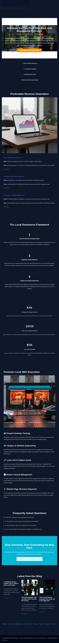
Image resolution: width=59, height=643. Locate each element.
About (4, 624)
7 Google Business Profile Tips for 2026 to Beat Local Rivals (11, 583)
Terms (41, 624)
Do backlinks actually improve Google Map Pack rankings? (22, 521)
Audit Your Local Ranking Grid (29, 50)
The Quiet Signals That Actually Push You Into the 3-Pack (29, 599)
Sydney (5, 640)
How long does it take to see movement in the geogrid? (21, 525)
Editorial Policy (19, 624)
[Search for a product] (53, 4)
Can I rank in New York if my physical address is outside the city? (24, 529)
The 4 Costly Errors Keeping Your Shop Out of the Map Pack (47, 599)
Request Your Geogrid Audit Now (29, 559)
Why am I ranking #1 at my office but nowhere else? (20, 517)
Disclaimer (47, 624)
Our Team (10, 624)
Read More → (7, 598)
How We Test (28, 624)
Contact (54, 624)
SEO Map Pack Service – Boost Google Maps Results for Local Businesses (15, 3)
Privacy (36, 624)
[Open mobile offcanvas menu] (56, 5)
